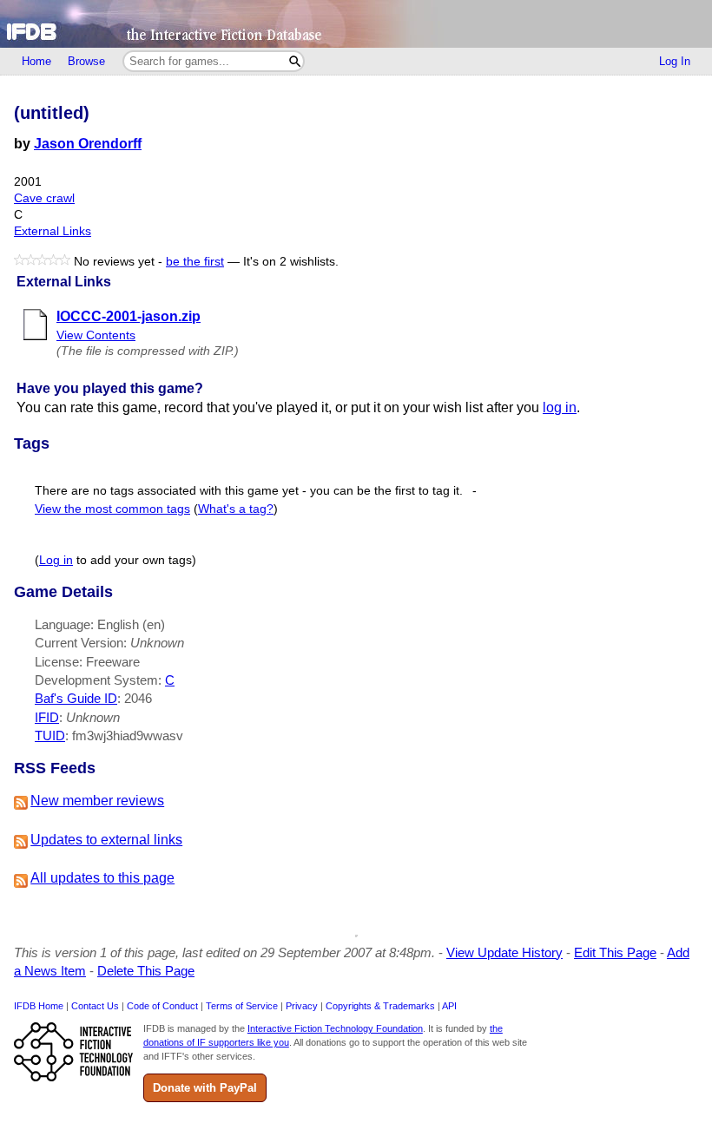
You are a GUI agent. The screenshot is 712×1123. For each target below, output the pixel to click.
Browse (86, 61)
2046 (138, 698)
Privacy (302, 1006)
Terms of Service (242, 1006)
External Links (52, 231)
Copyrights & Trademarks (380, 1006)
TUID (50, 735)
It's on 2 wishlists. (291, 261)
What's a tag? (236, 509)
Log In (674, 61)
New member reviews (97, 800)
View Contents (95, 335)
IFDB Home (38, 1006)
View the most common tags (112, 509)
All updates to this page (102, 877)
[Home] (356, 24)
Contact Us (95, 1006)
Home (36, 61)
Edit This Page (615, 952)
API (449, 1006)
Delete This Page (145, 970)
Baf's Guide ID (76, 698)
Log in (56, 560)
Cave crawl (44, 198)
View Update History (504, 952)
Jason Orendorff (88, 143)
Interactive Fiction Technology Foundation (335, 1028)
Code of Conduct (162, 1006)
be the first (195, 261)
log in (560, 407)
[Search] (295, 61)
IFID (47, 717)
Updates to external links (106, 839)
